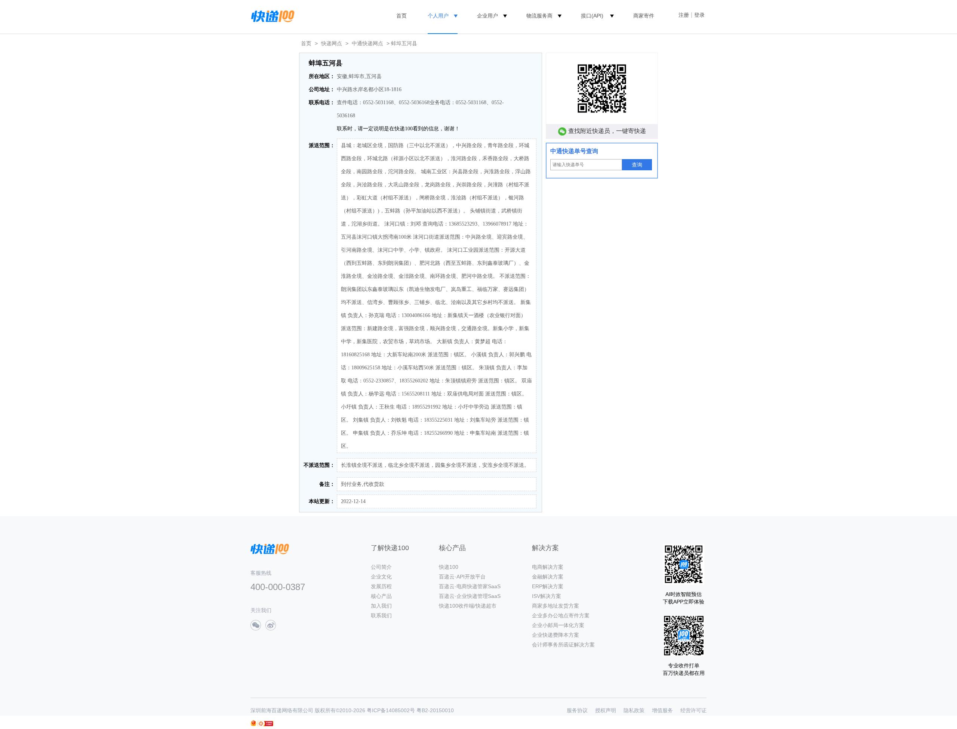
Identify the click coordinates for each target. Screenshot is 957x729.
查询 (637, 165)
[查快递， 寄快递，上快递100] (271, 15)
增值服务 (662, 710)
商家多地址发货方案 (555, 606)
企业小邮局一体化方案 (558, 625)
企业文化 (381, 577)
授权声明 (605, 710)
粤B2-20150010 (435, 710)
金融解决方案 (547, 577)
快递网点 (331, 43)
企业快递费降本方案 (555, 635)
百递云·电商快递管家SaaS (470, 586)
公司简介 (381, 567)
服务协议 (577, 710)
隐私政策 (634, 710)
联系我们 (381, 615)
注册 (683, 15)
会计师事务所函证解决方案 (563, 645)
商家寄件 (643, 16)
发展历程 (381, 586)
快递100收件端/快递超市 (467, 606)
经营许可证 (693, 710)
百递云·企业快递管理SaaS (470, 596)
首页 (401, 16)
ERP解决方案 (547, 586)
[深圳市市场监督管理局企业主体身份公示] (253, 723)
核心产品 (381, 596)
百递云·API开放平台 (462, 577)
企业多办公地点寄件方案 (561, 615)
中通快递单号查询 (574, 151)
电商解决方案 (547, 567)
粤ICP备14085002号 (391, 710)
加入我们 (381, 606)
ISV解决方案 (546, 596)
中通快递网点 (367, 43)
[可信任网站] (265, 723)
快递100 (448, 567)
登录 (699, 15)
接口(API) (592, 16)
